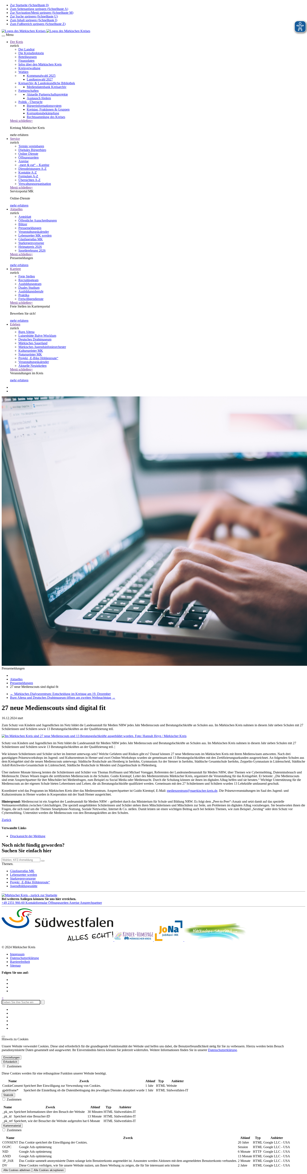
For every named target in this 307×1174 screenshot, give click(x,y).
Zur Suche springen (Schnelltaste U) (34, 16)
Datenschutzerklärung (24, 958)
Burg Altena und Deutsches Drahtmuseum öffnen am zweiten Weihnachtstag (62, 697)
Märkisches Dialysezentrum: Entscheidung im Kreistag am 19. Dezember (60, 694)
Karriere (15, 269)
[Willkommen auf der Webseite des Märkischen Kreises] (46, 31)
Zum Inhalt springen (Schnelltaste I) (33, 20)
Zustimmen (14, 1066)
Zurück (6, 820)
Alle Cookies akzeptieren (49, 1170)
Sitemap (15, 965)
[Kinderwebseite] (134, 940)
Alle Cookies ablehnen (16, 1170)
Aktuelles (16, 209)
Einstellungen (11, 1057)
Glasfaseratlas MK (22, 871)
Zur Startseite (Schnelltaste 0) (29, 5)
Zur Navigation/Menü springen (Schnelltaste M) (41, 12)
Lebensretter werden (23, 874)
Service (15, 138)
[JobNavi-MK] (169, 940)
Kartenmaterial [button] (12, 1125)
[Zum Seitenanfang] (3, 1036)
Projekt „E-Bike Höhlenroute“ (30, 882)
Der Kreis (16, 42)
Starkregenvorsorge (23, 878)
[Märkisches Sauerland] (215, 940)
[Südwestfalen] (58, 940)
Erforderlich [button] (10, 1061)
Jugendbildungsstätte (23, 886)
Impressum (17, 954)
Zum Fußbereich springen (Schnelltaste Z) (38, 24)
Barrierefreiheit (20, 961)
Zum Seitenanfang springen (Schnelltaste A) (39, 9)
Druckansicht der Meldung (27, 836)
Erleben (15, 324)
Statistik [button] (8, 1095)
